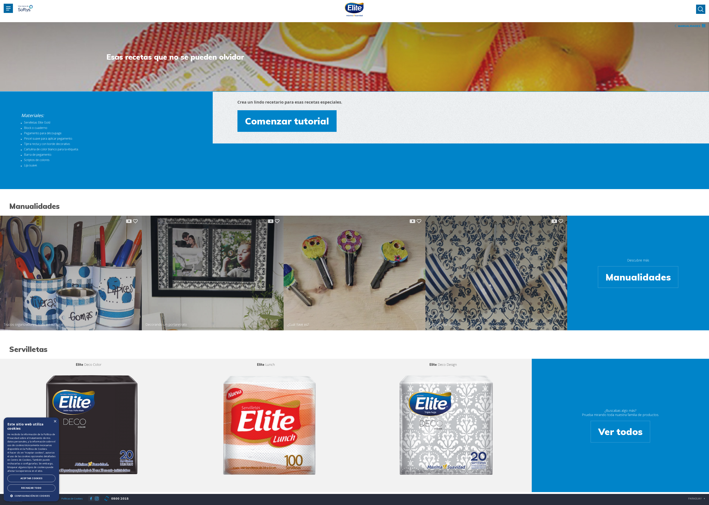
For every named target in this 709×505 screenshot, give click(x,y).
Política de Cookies (36, 449)
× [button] (55, 421)
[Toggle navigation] (8, 8)
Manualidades (638, 277)
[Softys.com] (25, 9)
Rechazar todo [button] (31, 487)
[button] (31, 496)
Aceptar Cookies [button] (31, 478)
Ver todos (620, 431)
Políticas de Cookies (72, 498)
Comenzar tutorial (287, 121)
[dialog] (31, 459)
